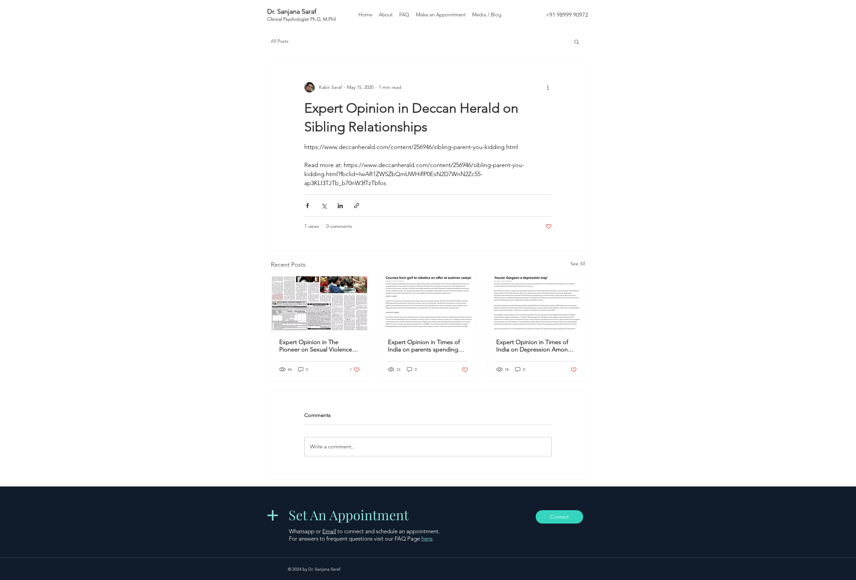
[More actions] (548, 87)
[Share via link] (356, 205)
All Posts (280, 41)
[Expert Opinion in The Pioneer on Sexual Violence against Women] (319, 303)
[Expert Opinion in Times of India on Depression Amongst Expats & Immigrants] (536, 303)
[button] (576, 41)
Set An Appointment (349, 515)
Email (329, 531)
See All (577, 264)
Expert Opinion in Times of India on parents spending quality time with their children (428, 345)
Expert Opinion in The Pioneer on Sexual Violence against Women (315, 345)
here (426, 538)
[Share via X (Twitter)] (324, 205)
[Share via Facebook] (307, 205)
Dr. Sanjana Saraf (291, 11)
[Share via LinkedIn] (340, 205)
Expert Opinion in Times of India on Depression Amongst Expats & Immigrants (536, 345)
